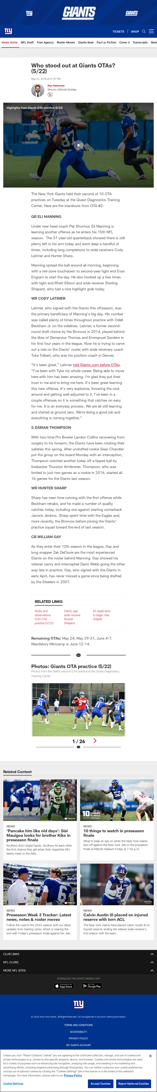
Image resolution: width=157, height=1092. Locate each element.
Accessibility (78, 1031)
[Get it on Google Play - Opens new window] (92, 988)
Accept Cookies (101, 1083)
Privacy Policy (78, 1038)
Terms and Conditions (78, 1025)
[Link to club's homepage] (8, 29)
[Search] (144, 31)
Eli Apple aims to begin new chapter (102, 615)
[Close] (150, 1055)
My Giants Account (78, 1045)
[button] (78, 145)
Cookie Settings (13, 1083)
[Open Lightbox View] (78, 719)
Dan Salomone (56, 85)
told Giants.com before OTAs (96, 364)
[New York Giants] (78, 1005)
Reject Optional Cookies (133, 1083)
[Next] (94, 740)
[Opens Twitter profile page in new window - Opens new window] (50, 94)
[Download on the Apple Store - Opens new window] (63, 986)
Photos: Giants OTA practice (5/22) (71, 666)
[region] (78, 1070)
